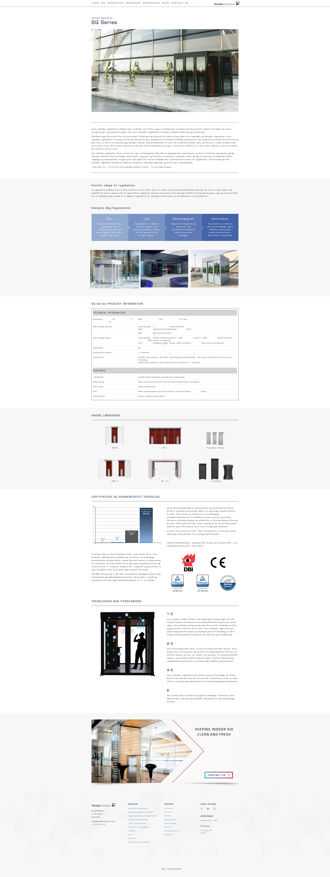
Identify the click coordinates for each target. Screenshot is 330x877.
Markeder (133, 3)
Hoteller (167, 816)
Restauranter (170, 820)
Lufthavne (168, 808)
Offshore (168, 835)
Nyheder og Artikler (209, 821)
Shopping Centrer (172, 831)
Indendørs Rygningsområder (140, 812)
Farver (131, 835)
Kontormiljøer (170, 823)
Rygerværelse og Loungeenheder (142, 816)
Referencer (151, 3)
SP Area (165, 481)
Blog (165, 3)
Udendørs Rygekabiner (138, 820)
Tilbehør (131, 831)
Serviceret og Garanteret (139, 842)
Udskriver (132, 838)
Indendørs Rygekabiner (138, 808)
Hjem (95, 3)
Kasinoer (168, 812)
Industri (167, 827)
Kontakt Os (179, 3)
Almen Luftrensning (136, 823)
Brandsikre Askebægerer (139, 827)
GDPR (203, 833)
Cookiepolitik (206, 831)
